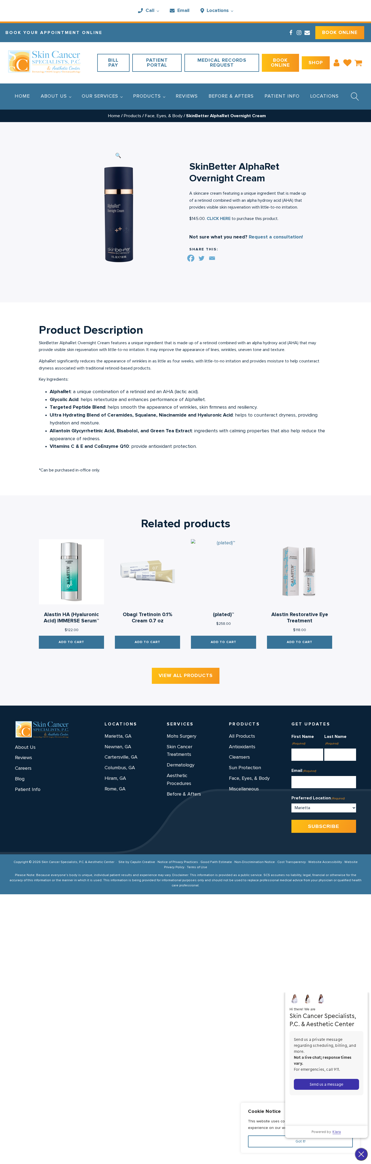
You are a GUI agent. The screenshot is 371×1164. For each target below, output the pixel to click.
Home (22, 96)
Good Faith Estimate (216, 862)
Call (150, 10)
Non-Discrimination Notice (254, 862)
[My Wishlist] (347, 62)
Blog (19, 779)
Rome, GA (115, 789)
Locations (218, 10)
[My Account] (336, 62)
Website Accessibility (325, 862)
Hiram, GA (115, 778)
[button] (118, 155)
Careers (23, 768)
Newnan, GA (118, 746)
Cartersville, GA (121, 757)
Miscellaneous (244, 789)
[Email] (307, 33)
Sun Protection (245, 767)
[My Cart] (358, 62)
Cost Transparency (291, 862)
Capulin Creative (142, 862)
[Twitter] (201, 258)
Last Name (335, 739)
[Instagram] (299, 33)
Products (147, 96)
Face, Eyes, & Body (164, 116)
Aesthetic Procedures (179, 779)
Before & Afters (231, 96)
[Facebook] (291, 33)
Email (183, 10)
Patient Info (282, 96)
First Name (302, 739)
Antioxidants (242, 746)
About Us (54, 96)
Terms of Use (197, 867)
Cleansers (239, 757)
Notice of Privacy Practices (178, 862)
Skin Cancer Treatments (179, 750)
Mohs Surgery (181, 736)
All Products (242, 736)
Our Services (100, 96)
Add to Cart (71, 642)
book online (339, 32)
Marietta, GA (118, 736)
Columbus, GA (120, 767)
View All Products (186, 675)
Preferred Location (318, 798)
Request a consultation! (276, 237)
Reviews (187, 96)
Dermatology (180, 765)
